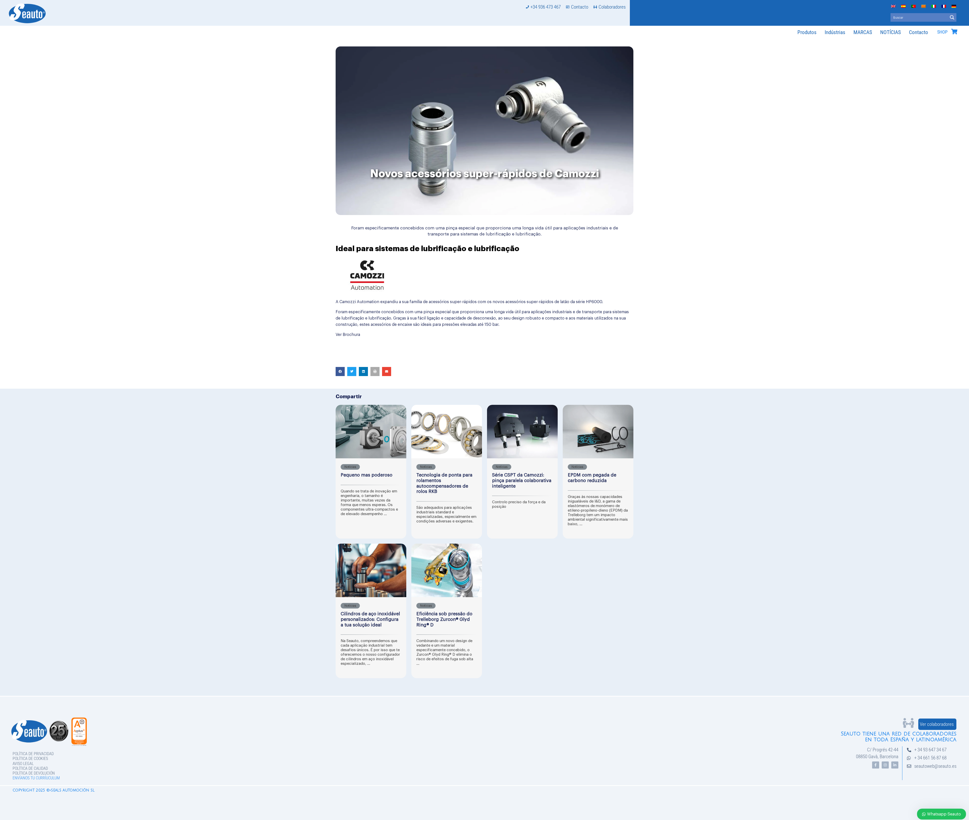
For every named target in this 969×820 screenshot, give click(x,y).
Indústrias (835, 32)
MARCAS (862, 32)
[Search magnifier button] (952, 17)
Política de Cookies (30, 758)
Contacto (918, 32)
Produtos (807, 32)
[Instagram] (885, 765)
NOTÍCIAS (890, 32)
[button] (340, 371)
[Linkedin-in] (894, 765)
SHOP (942, 32)
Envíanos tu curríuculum (36, 778)
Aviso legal (23, 763)
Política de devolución (34, 773)
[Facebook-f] (875, 765)
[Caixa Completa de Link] (371, 472)
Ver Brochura (348, 335)
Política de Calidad (30, 768)
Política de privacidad (33, 753)
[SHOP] (954, 31)
